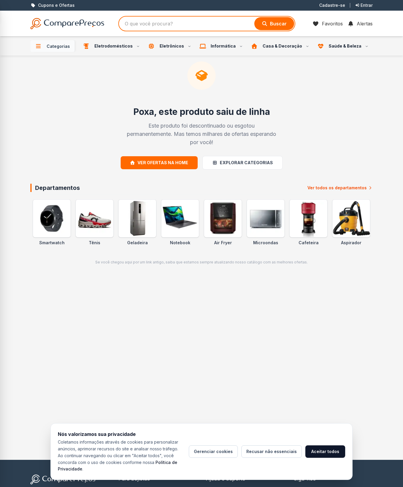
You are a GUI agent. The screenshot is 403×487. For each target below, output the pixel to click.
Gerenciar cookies (213, 451)
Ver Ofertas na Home (162, 162)
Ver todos (337, 187)
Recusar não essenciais (271, 451)
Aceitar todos (325, 451)
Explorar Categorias (246, 162)
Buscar (278, 24)
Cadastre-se (332, 5)
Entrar (367, 5)
